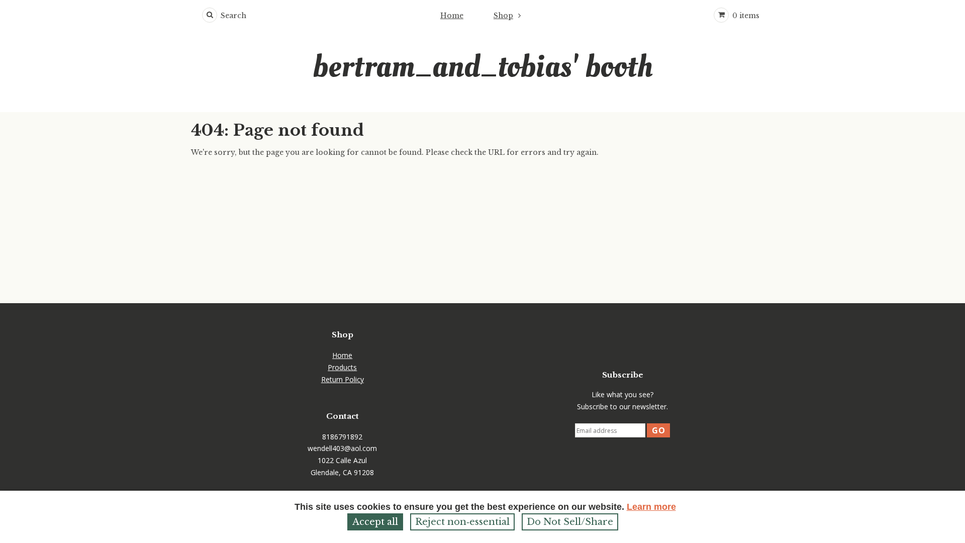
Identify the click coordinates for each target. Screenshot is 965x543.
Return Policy (342, 379)
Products (342, 367)
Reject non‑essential (462, 521)
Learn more (651, 507)
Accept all (375, 521)
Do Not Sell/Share (570, 521)
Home (451, 15)
